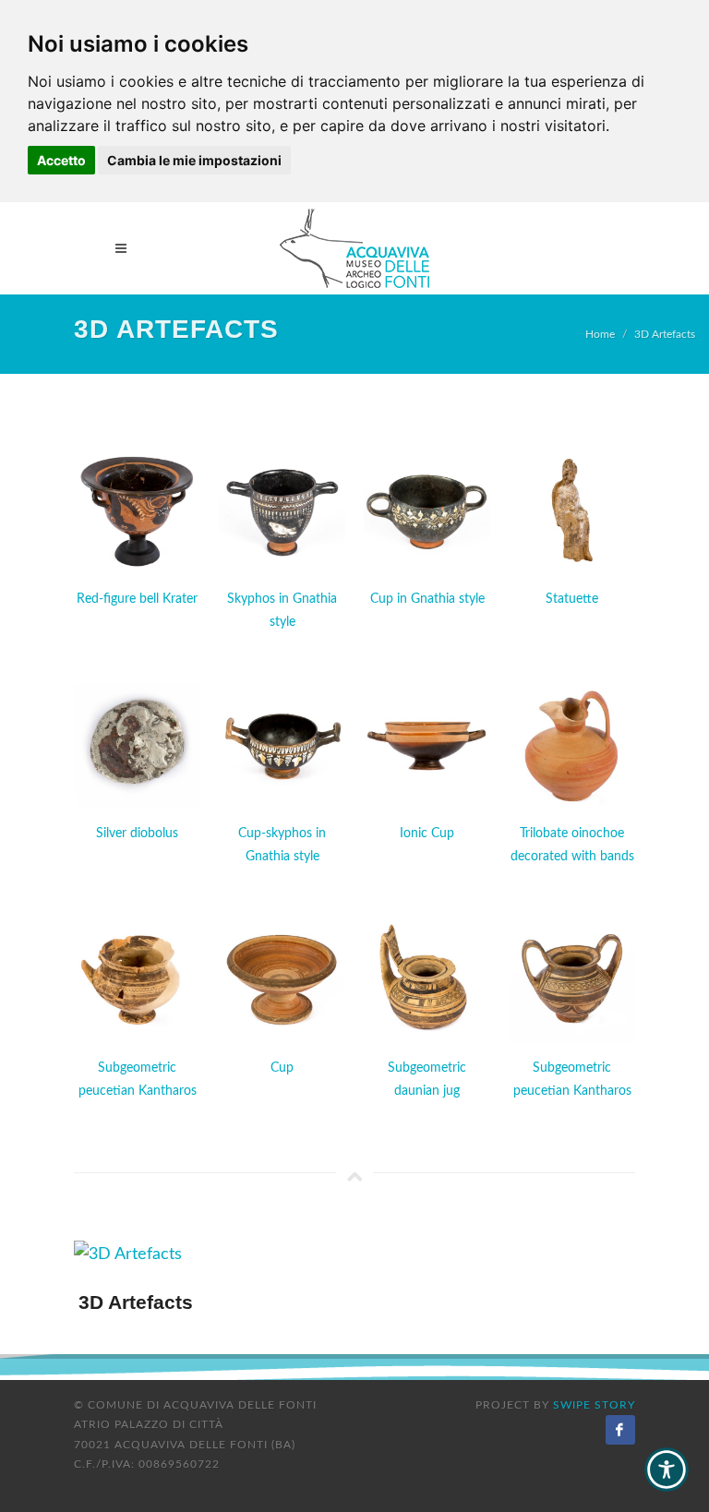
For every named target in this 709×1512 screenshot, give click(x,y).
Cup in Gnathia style (427, 599)
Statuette (572, 599)
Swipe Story (594, 1404)
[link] (354, 248)
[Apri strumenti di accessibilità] (666, 1469)
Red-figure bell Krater (137, 599)
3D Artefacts (664, 334)
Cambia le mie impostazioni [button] (194, 160)
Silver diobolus (137, 833)
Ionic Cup (427, 833)
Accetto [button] (61, 160)
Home (600, 334)
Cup (282, 1068)
